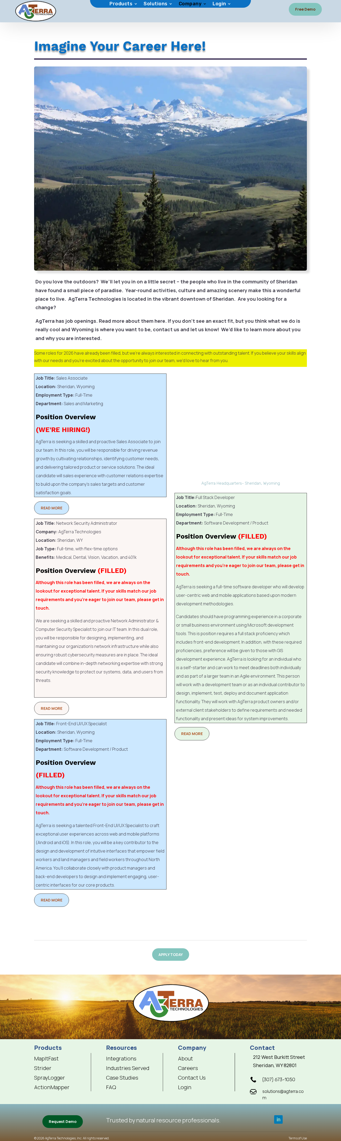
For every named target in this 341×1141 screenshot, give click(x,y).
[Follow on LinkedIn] (278, 1119)
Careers (188, 1068)
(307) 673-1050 (278, 1080)
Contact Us (192, 1077)
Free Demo (305, 9)
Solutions (156, 4)
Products (120, 4)
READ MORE (51, 507)
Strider (42, 1068)
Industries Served (127, 1068)
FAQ (111, 1087)
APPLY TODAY (171, 954)
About (185, 1058)
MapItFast (46, 1058)
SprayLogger (49, 1077)
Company (190, 4)
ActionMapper (52, 1087)
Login (219, 4)
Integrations (121, 1058)
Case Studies (122, 1077)
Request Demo (62, 1121)
